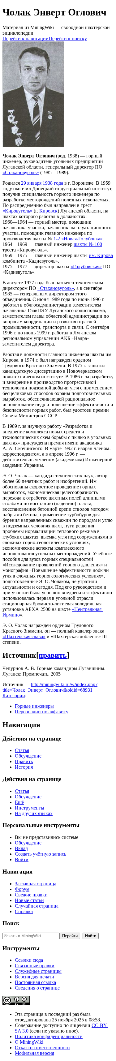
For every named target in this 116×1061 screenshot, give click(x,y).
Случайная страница (36, 906)
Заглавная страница (35, 883)
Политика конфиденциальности (49, 1036)
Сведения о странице (37, 987)
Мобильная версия (34, 1053)
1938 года (53, 183)
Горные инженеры (34, 706)
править (53, 655)
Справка (24, 911)
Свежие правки (31, 894)
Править (24, 761)
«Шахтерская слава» (23, 636)
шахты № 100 (88, 244)
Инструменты (29, 807)
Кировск (48, 210)
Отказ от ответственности (42, 1047)
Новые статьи (29, 900)
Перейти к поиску (68, 38)
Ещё (19, 802)
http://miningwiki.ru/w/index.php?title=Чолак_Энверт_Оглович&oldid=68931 (49, 687)
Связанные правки (34, 965)
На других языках (34, 813)
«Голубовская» (86, 266)
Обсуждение (28, 755)
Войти (21, 859)
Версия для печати (34, 976)
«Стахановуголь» (20, 172)
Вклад (21, 848)
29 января (31, 183)
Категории (13, 695)
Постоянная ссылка (35, 982)
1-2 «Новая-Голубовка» (78, 238)
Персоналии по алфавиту (41, 711)
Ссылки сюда (29, 960)
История (24, 767)
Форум (22, 889)
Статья (22, 750)
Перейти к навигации (25, 38)
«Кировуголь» (17, 210)
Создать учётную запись (40, 854)
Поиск (10, 923)
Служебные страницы (38, 971)
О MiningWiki (29, 1042)
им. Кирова (101, 255)
